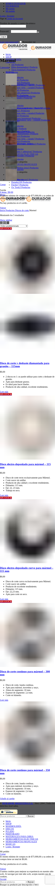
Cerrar (3, 184)
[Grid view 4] (7, 223)
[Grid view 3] (4, 223)
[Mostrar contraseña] (38, 32)
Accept (3, 879)
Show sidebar (6, 220)
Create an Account (14, 18)
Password (5, 31)
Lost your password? (9, 42)
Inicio (3, 210)
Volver (3, 208)
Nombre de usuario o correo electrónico (18, 23)
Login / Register (13, 847)
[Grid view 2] (1, 223)
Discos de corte (22, 210)
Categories (4, 67)
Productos (10, 210)
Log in (3, 37)
